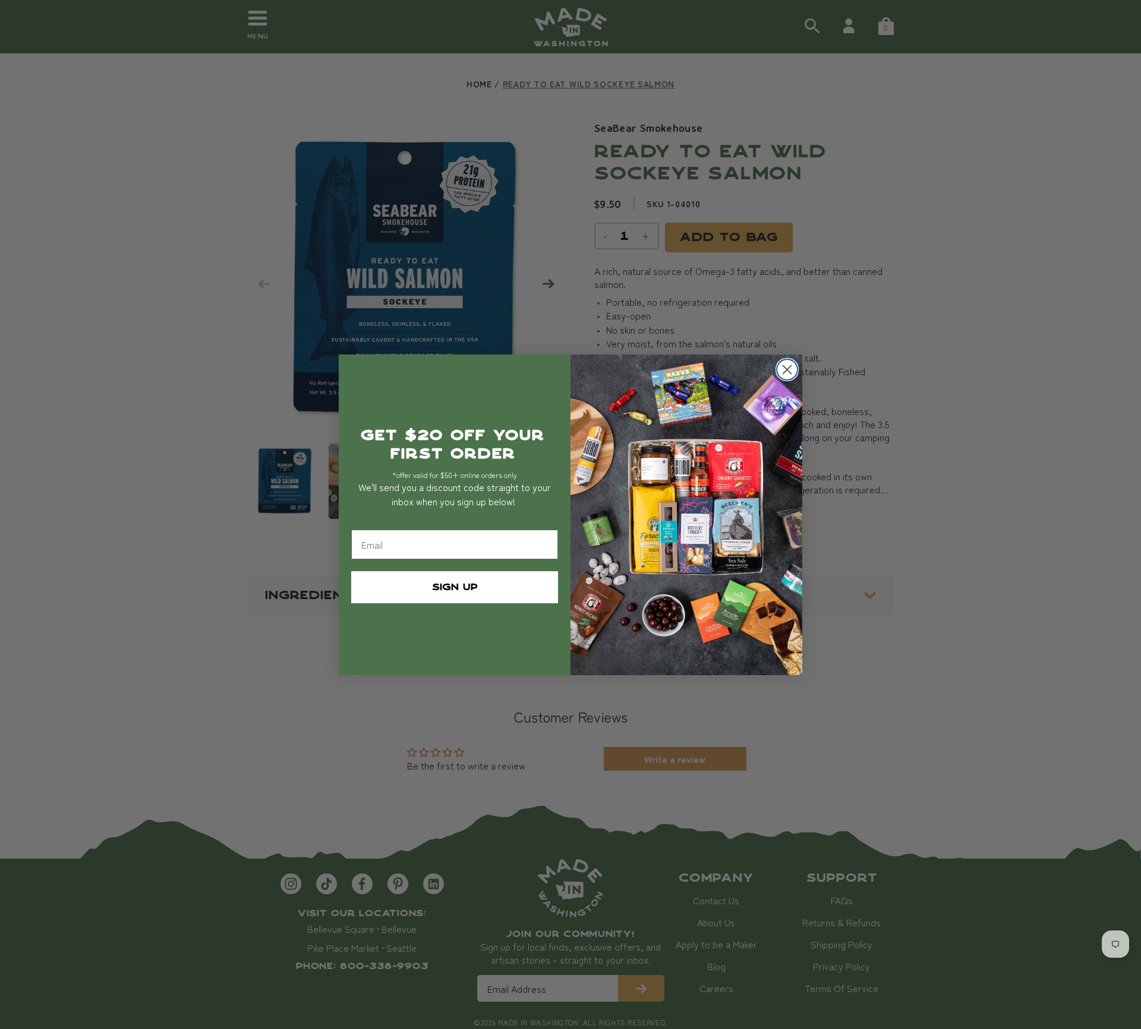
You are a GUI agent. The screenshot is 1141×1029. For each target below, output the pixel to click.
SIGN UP (455, 586)
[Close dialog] (787, 369)
